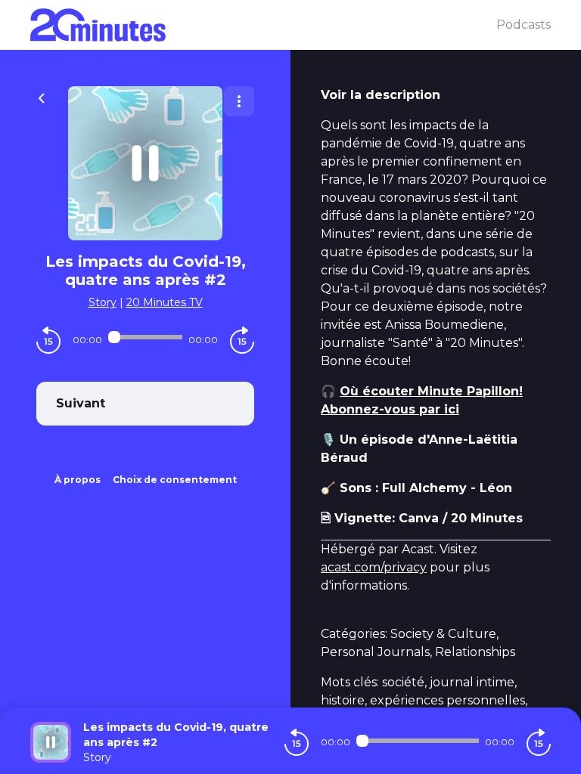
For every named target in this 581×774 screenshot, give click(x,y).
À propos (77, 479)
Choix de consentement (175, 479)
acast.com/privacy (374, 567)
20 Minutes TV (164, 302)
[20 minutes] (263, 25)
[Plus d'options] (239, 101)
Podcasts (523, 24)
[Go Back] (41, 96)
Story (103, 302)
